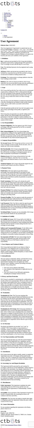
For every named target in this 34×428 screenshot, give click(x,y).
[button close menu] (9, 10)
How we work (8, 14)
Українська (10, 25)
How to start (7, 16)
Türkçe (9, 27)
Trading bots (7, 13)
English (6, 20)
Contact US (4, 30)
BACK (9, 22)
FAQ (5, 17)
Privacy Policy (17, 425)
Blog (5, 19)
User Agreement (9, 425)
